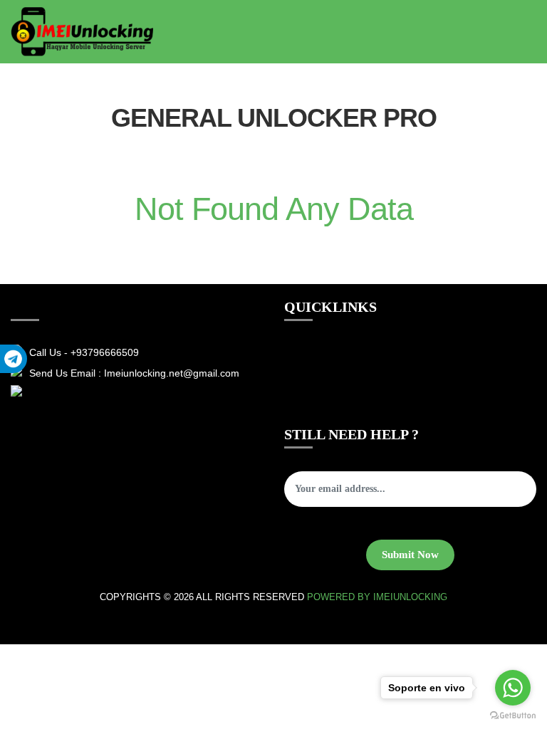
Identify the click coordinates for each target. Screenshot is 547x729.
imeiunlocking (410, 597)
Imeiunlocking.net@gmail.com (171, 373)
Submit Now (410, 554)
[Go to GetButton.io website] (513, 714)
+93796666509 (105, 352)
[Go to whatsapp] (513, 688)
